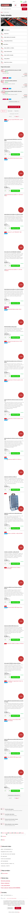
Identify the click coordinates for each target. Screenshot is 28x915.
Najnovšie (4, 111)
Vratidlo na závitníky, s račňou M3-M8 (11, 551)
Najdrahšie (17, 111)
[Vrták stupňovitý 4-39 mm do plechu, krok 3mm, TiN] (14, 389)
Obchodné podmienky (5, 881)
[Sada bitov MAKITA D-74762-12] (14, 466)
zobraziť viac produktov (13, 101)
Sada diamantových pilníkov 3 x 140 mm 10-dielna (13, 289)
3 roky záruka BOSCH (5, 885)
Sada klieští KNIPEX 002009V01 (11, 80)
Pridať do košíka (15, 154)
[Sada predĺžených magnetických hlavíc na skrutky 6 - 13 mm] (14, 690)
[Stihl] (13, 832)
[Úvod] (6, 5)
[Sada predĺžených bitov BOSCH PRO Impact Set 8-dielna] (14, 728)
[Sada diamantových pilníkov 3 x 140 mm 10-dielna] (14, 278)
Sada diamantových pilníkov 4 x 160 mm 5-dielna (13, 214)
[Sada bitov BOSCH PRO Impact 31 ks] (14, 615)
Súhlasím (18, 908)
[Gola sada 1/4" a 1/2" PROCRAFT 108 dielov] (14, 241)
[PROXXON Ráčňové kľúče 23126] (14, 316)
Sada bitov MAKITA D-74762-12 (10, 476)
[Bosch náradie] (4, 832)
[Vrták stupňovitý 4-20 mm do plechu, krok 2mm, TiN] (14, 427)
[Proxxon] (21, 832)
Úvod (1, 12)
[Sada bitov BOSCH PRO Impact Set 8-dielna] (14, 766)
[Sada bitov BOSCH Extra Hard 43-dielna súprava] (14, 167)
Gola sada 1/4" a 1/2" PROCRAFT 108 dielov (12, 251)
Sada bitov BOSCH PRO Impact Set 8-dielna (12, 776)
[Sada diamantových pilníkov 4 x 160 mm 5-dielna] (14, 203)
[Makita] (3, 839)
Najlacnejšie (10, 111)
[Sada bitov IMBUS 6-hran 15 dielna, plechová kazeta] (14, 576)
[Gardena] (17, 832)
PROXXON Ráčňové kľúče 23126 (10, 326)
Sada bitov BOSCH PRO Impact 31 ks (11, 625)
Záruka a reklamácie (5, 883)
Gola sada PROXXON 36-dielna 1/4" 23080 (13, 70)
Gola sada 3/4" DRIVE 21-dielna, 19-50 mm (12, 663)
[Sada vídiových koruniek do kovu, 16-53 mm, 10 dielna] (14, 350)
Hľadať (24, 8)
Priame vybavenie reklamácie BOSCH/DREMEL (10, 887)
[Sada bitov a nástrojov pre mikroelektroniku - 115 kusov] (14, 502)
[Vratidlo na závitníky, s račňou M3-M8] (14, 541)
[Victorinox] (3, 836)
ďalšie (17, 116)
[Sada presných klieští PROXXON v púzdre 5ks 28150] (14, 128)
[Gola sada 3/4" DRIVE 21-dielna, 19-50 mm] (14, 652)
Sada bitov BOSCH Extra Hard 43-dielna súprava (13, 177)
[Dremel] (10, 832)
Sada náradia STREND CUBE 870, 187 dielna (13, 91)
